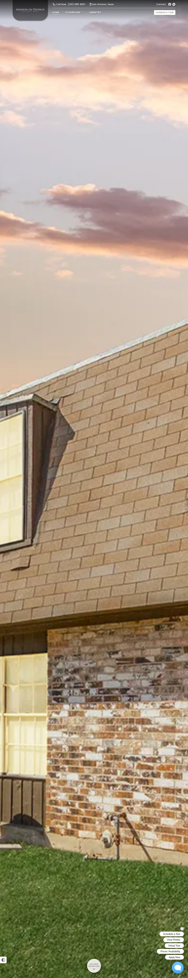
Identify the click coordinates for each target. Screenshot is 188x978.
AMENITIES (95, 12)
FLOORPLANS (73, 12)
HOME (56, 12)
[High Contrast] (3, 960)
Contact (161, 4)
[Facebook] (169, 4)
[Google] (173, 4)
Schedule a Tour (165, 12)
